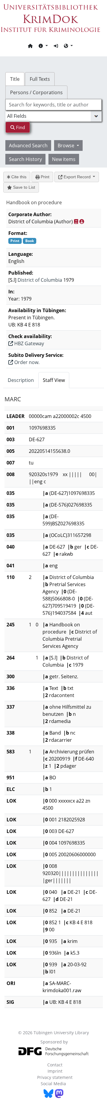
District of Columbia (40, 280)
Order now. (26, 362)
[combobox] (53, 104)
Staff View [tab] (54, 380)
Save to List (23, 187)
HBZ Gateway (28, 343)
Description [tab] (21, 380)
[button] (43, 45)
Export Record (77, 176)
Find (20, 127)
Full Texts (40, 79)
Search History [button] (25, 159)
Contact (54, 1065)
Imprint (55, 1071)
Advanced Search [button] (28, 145)
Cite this (18, 176)
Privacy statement (55, 1077)
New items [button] (63, 159)
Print (44, 176)
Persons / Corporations (36, 92)
